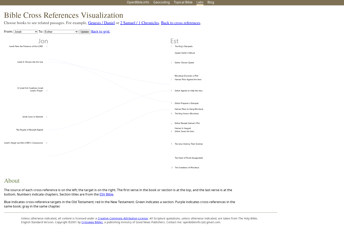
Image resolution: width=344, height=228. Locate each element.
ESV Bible (106, 194)
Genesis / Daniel (101, 22)
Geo (161, 2)
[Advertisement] (304, 36)
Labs (199, 2)
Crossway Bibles (92, 222)
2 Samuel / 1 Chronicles (139, 22)
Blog (210, 2)
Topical (183, 2)
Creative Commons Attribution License (123, 218)
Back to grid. (100, 31)
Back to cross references (180, 22)
